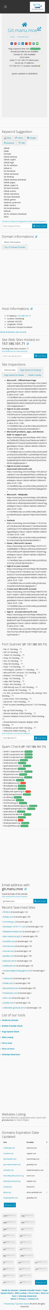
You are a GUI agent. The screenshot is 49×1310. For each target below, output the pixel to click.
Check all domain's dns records (13, 332)
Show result (40, 226)
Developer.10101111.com (14, 926)
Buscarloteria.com (10, 988)
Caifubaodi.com (9, 965)
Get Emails (41, 901)
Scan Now (41, 356)
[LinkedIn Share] (22, 43)
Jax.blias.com (8, 956)
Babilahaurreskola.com (12, 931)
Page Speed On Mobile (14, 375)
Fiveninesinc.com (10, 993)
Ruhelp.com (8, 916)
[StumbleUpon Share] (30, 43)
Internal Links (9, 370)
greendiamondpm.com (12, 1164)
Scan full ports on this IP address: (16, 733)
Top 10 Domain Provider (14, 247)
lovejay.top (7, 1187)
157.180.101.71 (24, 315)
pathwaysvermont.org (11, 1181)
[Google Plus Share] (15, 43)
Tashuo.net (8, 978)
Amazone (10, 143)
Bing (9, 138)
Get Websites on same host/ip (14, 351)
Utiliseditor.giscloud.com (13, 1007)
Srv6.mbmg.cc (9, 921)
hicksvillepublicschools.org (13, 1176)
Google (32, 138)
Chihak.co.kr (8, 983)
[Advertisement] (24, 92)
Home (12, 37)
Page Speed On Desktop (30, 370)
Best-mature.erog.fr (11, 936)
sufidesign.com (9, 1148)
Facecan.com (8, 951)
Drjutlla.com (8, 1002)
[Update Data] (36, 236)
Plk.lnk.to (6, 912)
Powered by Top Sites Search (17, 1303)
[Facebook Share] (11, 43)
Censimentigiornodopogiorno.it (16, 970)
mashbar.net (8, 1153)
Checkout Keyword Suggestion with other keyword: (24, 221)
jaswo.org (7, 1192)
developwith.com (9, 1159)
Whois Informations (12, 242)
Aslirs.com (7, 998)
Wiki (23, 143)
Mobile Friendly (34, 375)
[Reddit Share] (33, 43)
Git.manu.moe (23, 37)
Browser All (10, 1205)
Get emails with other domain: (15, 896)
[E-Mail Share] (37, 43)
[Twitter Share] (19, 43)
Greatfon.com (9, 941)
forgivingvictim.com (10, 1198)
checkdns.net (8, 1170)
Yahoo (20, 138)
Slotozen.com (9, 961)
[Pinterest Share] (26, 43)
